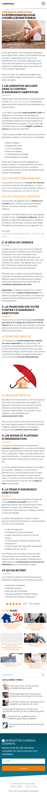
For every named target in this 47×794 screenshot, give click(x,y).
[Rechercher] (43, 675)
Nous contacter (31, 786)
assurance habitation (20, 101)
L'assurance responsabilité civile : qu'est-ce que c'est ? (23, 235)
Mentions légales (16, 786)
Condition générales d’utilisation (23, 783)
